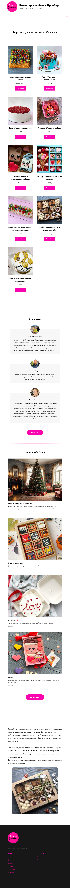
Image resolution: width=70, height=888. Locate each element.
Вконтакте (40, 857)
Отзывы (10, 866)
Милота (10, 677)
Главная (10, 857)
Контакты (11, 876)
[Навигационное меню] (67, 16)
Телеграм (40, 860)
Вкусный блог (12, 869)
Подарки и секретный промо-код (20, 503)
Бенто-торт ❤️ (13, 620)
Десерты (10, 860)
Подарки (10, 863)
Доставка (11, 872)
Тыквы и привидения (15, 563)
